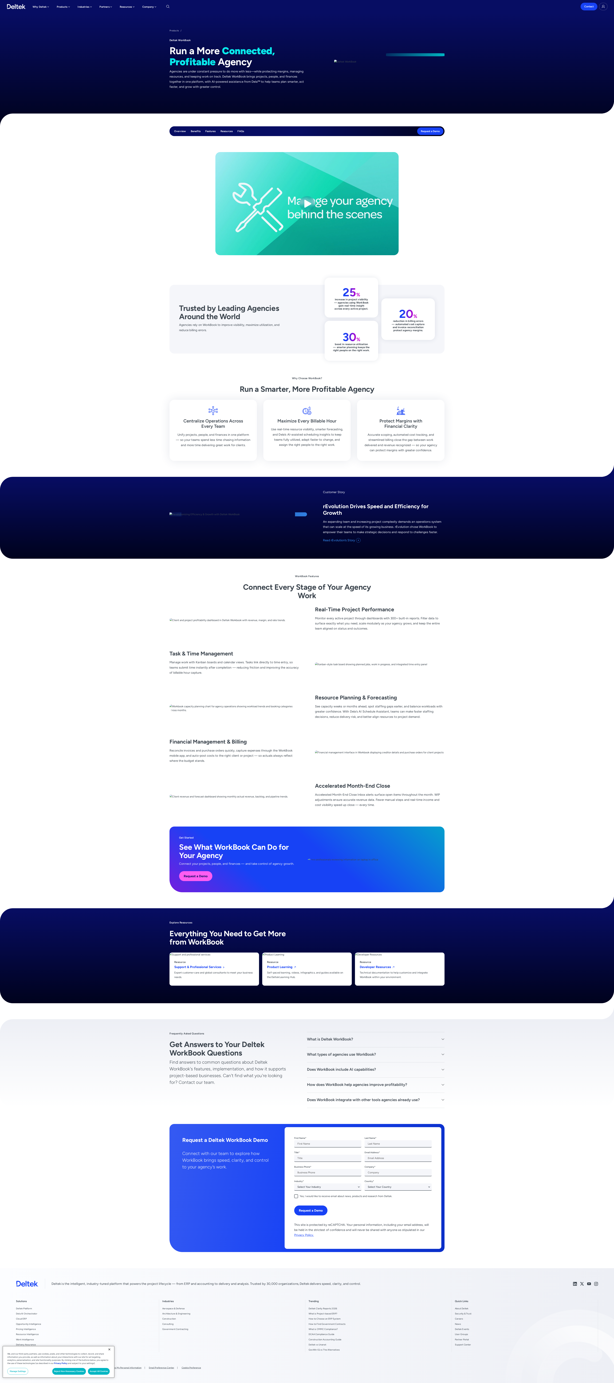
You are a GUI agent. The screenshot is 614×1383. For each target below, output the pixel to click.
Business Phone (302, 1167)
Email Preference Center (161, 1367)
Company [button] (149, 7)
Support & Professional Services (198, 967)
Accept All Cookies (99, 1371)
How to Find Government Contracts (327, 1324)
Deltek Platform (24, 1308)
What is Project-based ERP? (323, 1313)
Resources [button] (127, 7)
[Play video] (307, 203)
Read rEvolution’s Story (339, 540)
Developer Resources (376, 967)
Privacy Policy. (304, 1235)
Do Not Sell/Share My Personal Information (119, 1367)
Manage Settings (18, 1371)
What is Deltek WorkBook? (330, 1039)
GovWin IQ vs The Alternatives (324, 1349)
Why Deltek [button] (41, 7)
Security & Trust (463, 1313)
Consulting (167, 1324)
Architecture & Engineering (176, 1313)
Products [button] (63, 7)
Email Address (372, 1152)
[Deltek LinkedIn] (575, 1283)
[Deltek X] (582, 1283)
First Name (299, 1138)
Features (210, 131)
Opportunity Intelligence (28, 1324)
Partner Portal (462, 1339)
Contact (589, 6)
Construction (169, 1318)
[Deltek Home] (16, 6)
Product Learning (280, 967)
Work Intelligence (25, 1339)
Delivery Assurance (26, 1344)
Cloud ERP (21, 1318)
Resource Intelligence (27, 1334)
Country (369, 1181)
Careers (459, 1318)
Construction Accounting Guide (325, 1339)
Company (369, 1167)
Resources (226, 131)
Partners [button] (105, 7)
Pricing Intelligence (26, 1329)
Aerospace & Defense (173, 1308)
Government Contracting (175, 1329)
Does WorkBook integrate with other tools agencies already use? (363, 1100)
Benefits (196, 131)
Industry (298, 1181)
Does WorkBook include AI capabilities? (341, 1069)
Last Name (370, 1138)
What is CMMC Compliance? (323, 1329)
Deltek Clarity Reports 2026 (323, 1308)
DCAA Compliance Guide (321, 1334)
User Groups (461, 1334)
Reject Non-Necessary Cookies (69, 1371)
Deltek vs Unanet (317, 1344)
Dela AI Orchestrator (26, 1313)
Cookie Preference (191, 1367)
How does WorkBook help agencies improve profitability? (357, 1084)
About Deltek (461, 1308)
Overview (180, 131)
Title (296, 1152)
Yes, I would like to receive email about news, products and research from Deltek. (346, 1196)
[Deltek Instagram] (596, 1283)
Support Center (463, 1344)
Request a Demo (430, 131)
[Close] (109, 1349)
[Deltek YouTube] (589, 1283)
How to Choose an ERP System (325, 1318)
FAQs (240, 131)
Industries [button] (85, 7)
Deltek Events (462, 1329)
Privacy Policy (60, 1363)
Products (174, 30)
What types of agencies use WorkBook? (341, 1054)
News (458, 1324)
